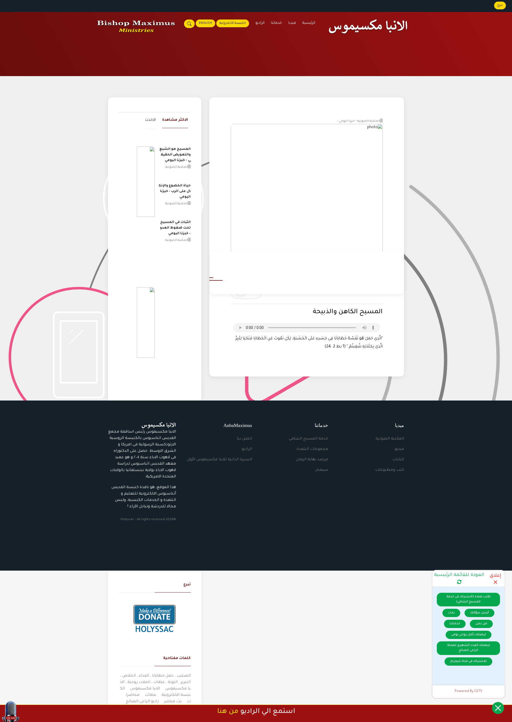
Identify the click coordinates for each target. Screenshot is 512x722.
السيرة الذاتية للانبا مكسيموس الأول (219, 460)
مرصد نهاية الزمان (312, 460)
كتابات (398, 460)
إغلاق (495, 576)
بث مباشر (173, 702)
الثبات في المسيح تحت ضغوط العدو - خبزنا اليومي (175, 228)
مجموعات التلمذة (312, 449)
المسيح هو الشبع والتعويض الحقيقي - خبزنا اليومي (175, 154)
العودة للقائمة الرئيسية (459, 575)
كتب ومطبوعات (389, 470)
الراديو (260, 23)
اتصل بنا (244, 439)
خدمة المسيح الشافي (308, 439)
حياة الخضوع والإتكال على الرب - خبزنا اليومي (175, 191)
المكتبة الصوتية (389, 439)
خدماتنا (276, 23)
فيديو (399, 449)
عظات (150, 695)
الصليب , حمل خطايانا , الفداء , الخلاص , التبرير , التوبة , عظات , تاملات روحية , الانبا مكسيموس (155, 682)
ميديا (292, 23)
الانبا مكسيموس (145, 689)
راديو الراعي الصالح (142, 702)
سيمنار (321, 470)
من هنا (227, 712)
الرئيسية (308, 23)
